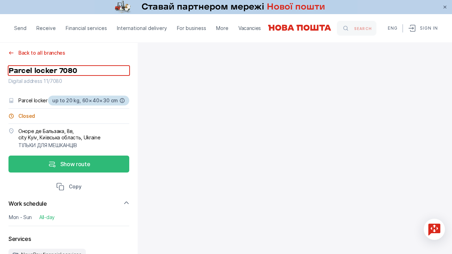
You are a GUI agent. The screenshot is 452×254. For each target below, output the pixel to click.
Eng (392, 28)
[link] (226, 7)
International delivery (142, 28)
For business (191, 28)
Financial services (86, 28)
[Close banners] (445, 7)
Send (20, 28)
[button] (69, 187)
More (222, 28)
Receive (46, 28)
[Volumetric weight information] (122, 100)
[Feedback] (434, 229)
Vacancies (249, 28)
